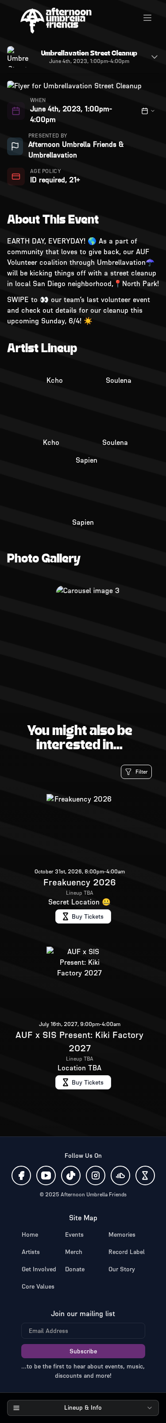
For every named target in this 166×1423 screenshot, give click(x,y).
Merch (73, 1252)
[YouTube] (46, 1175)
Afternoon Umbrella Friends (72, 144)
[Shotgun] (145, 1175)
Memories (121, 1234)
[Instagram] (95, 1175)
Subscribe (83, 1351)
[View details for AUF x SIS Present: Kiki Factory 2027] (83, 1019)
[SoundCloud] (120, 1175)
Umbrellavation (52, 155)
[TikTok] (71, 1175)
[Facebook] (21, 1175)
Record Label (126, 1252)
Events (74, 1234)
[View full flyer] (17, 56)
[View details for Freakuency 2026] (83, 860)
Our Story (121, 1269)
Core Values (38, 1286)
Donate (75, 1269)
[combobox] (83, 1408)
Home (30, 1234)
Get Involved (39, 1269)
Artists (31, 1252)
